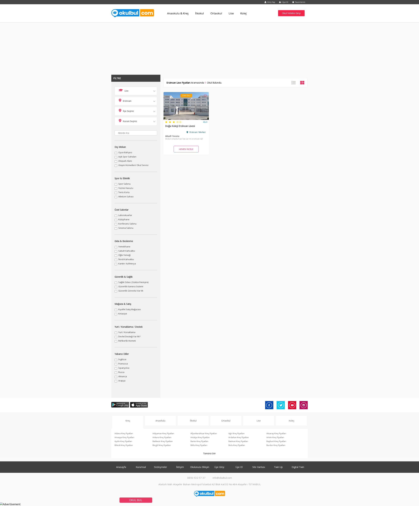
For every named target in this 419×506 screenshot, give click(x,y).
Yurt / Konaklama (126, 332)
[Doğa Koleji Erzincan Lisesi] (186, 119)
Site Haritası (258, 467)
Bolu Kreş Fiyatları (236, 445)
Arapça (121, 380)
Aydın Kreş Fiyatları (123, 441)
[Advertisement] (209, 47)
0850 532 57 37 (196, 477)
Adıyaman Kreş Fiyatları (163, 433)
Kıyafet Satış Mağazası (129, 309)
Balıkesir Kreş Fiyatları (163, 441)
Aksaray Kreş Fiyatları (276, 433)
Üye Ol (285, 2)
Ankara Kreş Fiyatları (162, 437)
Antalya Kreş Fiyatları (200, 437)
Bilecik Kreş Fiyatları (124, 445)
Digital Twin (298, 467)
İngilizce (122, 359)
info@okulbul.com (222, 477)
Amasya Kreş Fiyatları (124, 437)
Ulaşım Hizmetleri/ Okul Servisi (133, 165)
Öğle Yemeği (124, 255)
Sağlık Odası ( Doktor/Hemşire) (133, 282)
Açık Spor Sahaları (127, 156)
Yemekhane (124, 246)
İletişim (180, 467)
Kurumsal (141, 467)
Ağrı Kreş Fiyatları (236, 433)
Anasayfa (121, 467)
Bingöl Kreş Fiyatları (162, 445)
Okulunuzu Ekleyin (199, 467)
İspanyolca (123, 367)
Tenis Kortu (124, 192)
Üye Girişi (219, 467)
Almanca (122, 376)
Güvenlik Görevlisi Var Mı (130, 290)
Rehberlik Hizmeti (127, 340)
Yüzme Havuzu (125, 188)
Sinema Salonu (125, 227)
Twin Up (278, 467)
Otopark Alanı (125, 160)
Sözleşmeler (160, 467)
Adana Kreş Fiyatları (124, 433)
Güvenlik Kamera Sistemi (130, 286)
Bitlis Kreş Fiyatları (199, 445)
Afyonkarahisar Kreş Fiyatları (204, 433)
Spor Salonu (124, 183)
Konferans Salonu (127, 223)
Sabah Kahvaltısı (126, 250)
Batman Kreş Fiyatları (238, 441)
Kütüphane (123, 219)
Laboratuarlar (125, 215)
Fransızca (123, 363)
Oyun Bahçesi (125, 152)
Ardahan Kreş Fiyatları (238, 437)
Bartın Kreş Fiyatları (199, 441)
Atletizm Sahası (126, 196)
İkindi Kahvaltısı (126, 259)
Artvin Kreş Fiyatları (275, 437)
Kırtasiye (122, 313)
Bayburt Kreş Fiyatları (276, 441)
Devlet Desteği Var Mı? (129, 336)
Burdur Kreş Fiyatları (275, 445)
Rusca (121, 372)
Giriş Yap (271, 2)
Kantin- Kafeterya (127, 263)
